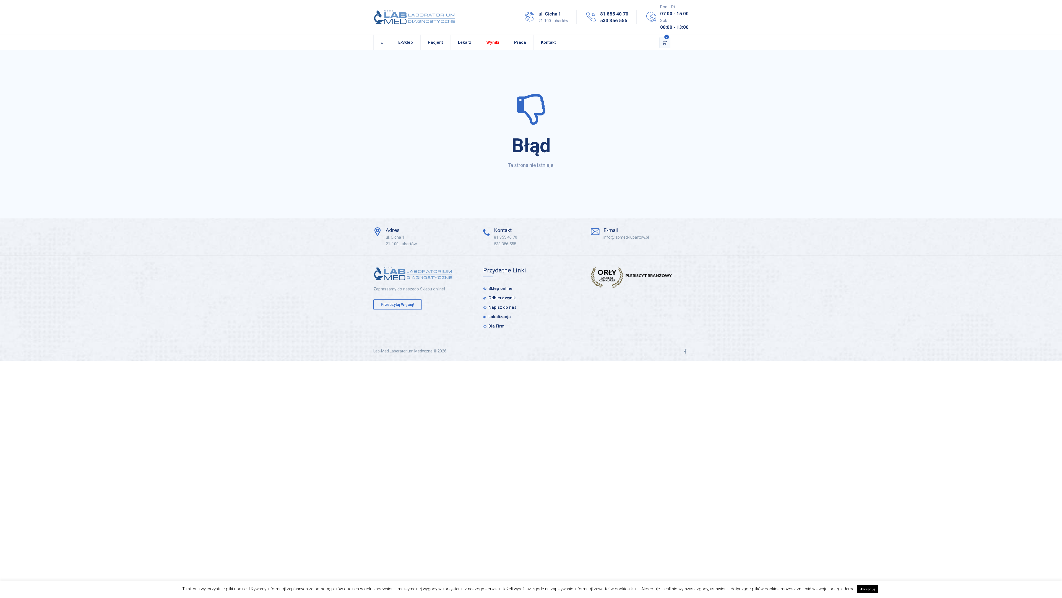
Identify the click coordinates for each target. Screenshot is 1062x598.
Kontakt (548, 42)
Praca (520, 42)
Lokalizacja (499, 316)
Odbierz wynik (502, 297)
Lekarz (464, 42)
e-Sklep (405, 42)
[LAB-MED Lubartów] (414, 17)
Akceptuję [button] (867, 589)
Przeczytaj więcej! (397, 304)
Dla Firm (496, 326)
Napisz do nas (502, 307)
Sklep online (500, 288)
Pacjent (435, 42)
